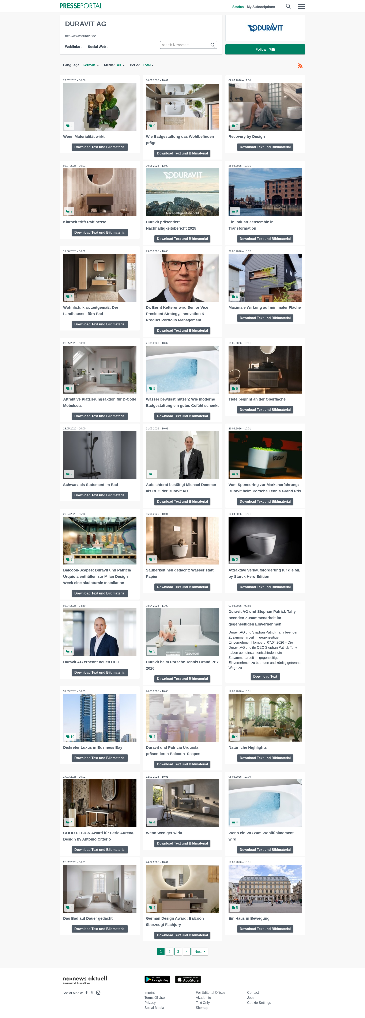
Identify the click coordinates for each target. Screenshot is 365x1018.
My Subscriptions (261, 7)
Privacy (150, 1002)
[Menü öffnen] (301, 6)
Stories (238, 7)
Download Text (265, 676)
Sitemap (202, 1008)
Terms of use (154, 997)
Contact (253, 992)
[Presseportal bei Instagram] (97, 992)
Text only (203, 1002)
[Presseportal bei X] (91, 993)
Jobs (250, 997)
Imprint (149, 992)
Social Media (154, 1008)
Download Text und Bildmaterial (99, 147)
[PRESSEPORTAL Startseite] (81, 6)
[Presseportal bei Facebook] (85, 993)
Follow (261, 49)
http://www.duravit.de (80, 36)
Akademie (203, 997)
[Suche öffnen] (288, 6)
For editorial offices (210, 992)
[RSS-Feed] (300, 66)
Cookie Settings (259, 1002)
